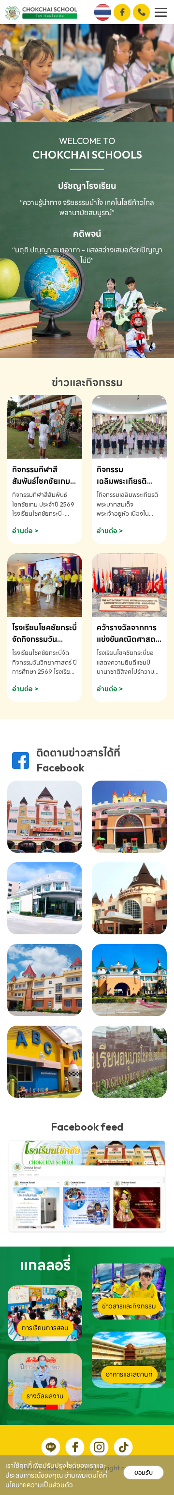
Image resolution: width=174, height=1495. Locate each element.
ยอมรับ (143, 1472)
